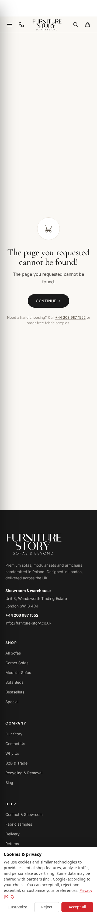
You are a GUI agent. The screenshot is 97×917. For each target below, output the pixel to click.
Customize (17, 906)
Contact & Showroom (24, 814)
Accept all (77, 906)
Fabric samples (18, 824)
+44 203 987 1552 (70, 317)
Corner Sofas (16, 662)
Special (11, 701)
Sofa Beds (14, 682)
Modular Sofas (18, 672)
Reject (46, 906)
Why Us (12, 753)
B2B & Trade (16, 763)
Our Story (13, 734)
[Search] (75, 24)
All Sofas (13, 653)
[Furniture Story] (48, 24)
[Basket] (87, 24)
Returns (12, 843)
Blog (9, 782)
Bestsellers (14, 692)
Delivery (12, 834)
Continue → (48, 301)
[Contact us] (21, 24)
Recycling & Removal (23, 772)
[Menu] (9, 24)
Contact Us (15, 743)
